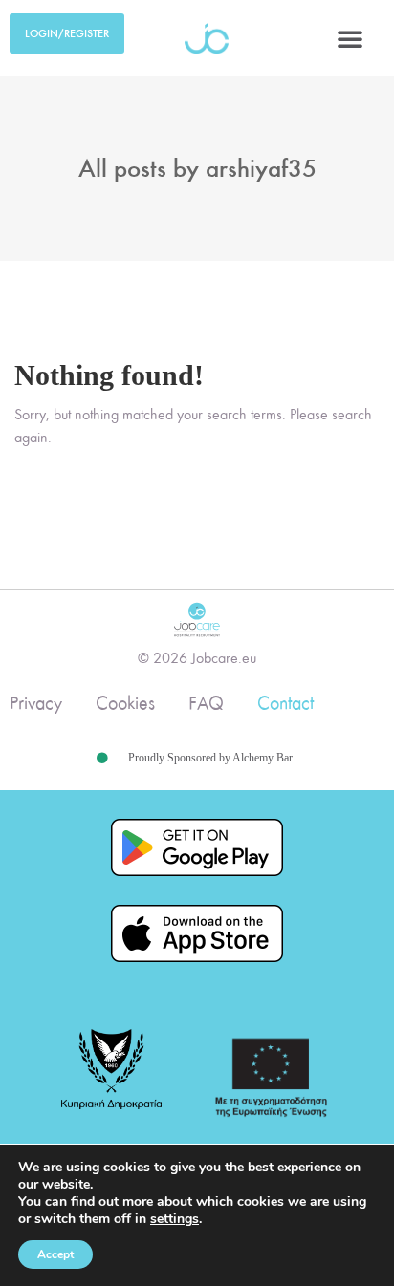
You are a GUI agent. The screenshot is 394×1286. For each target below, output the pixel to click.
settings (174, 1219)
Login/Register (67, 33)
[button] (350, 38)
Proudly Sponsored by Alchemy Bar (210, 757)
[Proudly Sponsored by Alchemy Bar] (102, 758)
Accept (55, 1254)
